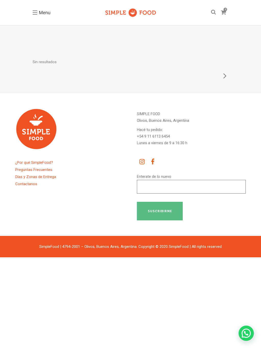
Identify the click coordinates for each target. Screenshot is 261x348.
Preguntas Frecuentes (33, 169)
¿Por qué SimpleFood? (34, 162)
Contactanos (26, 184)
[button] (246, 333)
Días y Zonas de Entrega (35, 177)
